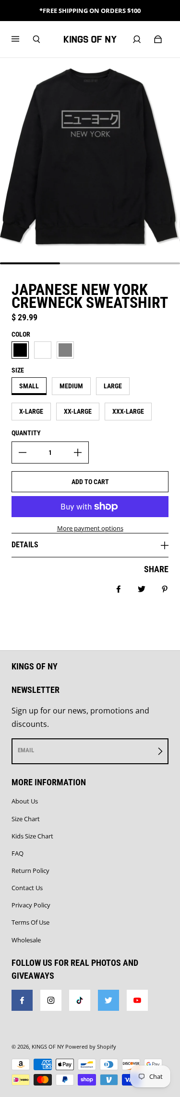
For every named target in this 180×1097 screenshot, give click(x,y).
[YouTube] (137, 1000)
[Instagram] (50, 1000)
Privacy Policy (31, 905)
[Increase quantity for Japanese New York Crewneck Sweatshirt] (77, 452)
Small (29, 386)
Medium (71, 386)
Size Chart (26, 818)
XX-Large (78, 411)
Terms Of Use (30, 922)
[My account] (136, 39)
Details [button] (25, 544)
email (26, 750)
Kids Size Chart (32, 836)
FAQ (18, 853)
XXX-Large (128, 411)
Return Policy (30, 870)
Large (113, 386)
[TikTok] (79, 1000)
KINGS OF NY (48, 1046)
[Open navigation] (22, 39)
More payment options (90, 528)
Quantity (26, 433)
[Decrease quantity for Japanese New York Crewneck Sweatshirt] (22, 452)
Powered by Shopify (90, 1046)
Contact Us (27, 887)
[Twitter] (108, 1000)
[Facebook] (22, 1000)
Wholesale (26, 940)
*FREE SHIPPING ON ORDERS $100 (90, 10)
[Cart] (157, 39)
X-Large (31, 411)
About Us (25, 801)
